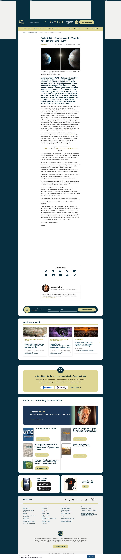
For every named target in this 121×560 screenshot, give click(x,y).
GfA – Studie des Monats (29, 521)
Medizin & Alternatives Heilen (49, 518)
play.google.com (44, 489)
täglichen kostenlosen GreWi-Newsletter (67, 148)
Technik (59, 340)
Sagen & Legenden (65, 510)
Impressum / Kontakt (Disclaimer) (89, 510)
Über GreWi (95, 28)
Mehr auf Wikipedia (35, 419)
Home (24, 32)
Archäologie (26, 28)
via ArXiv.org (70, 134)
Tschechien (91, 350)
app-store (44, 484)
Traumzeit (36, 353)
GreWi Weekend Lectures (29, 523)
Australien (35, 352)
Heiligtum (81, 350)
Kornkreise (44, 511)
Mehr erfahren (75, 387)
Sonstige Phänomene (52, 28)
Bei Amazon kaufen (41, 468)
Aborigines (30, 352)
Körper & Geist (45, 513)
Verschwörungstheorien (66, 520)
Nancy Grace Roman (63, 352)
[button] (46, 271)
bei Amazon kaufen (42, 439)
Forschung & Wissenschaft (29, 515)
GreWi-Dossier (45, 507)
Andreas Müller (44, 44)
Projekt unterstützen (86, 22)
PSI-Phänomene (38, 28)
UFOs (63, 28)
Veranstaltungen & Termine (67, 518)
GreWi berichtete (69, 130)
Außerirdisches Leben (32, 32)
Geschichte (26, 518)
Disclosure (25, 511)
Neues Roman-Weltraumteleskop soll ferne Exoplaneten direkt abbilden (60, 345)
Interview (44, 508)
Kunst (34, 339)
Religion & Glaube (65, 508)
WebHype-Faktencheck (66, 521)
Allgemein (25, 507)
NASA (69, 352)
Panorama (44, 523)
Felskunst (39, 352)
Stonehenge (85, 350)
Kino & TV (44, 510)
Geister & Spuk (26, 516)
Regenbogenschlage (29, 353)
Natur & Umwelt (46, 521)
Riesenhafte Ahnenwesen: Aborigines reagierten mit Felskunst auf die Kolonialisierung (34, 346)
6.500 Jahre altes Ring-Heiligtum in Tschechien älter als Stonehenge (84, 344)
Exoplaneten (56, 352)
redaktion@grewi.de (76, 22)
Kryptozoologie (46, 515)
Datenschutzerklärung (86, 508)
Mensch (86, 28)
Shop (85, 486)
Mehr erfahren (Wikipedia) (49, 297)
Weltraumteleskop (57, 353)
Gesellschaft (26, 520)
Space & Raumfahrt (74, 28)
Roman (51, 353)
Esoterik (25, 513)
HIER (45, 148)
